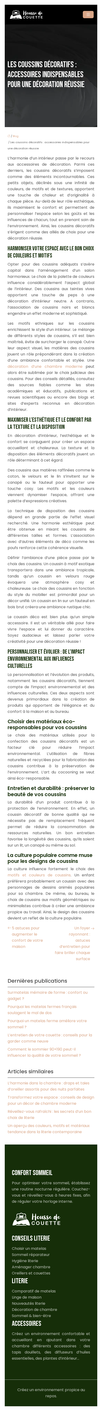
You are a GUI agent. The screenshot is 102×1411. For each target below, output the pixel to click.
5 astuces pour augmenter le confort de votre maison (27, 937)
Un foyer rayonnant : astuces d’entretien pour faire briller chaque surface (72, 943)
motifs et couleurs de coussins (39, 875)
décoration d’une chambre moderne (45, 366)
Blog (16, 136)
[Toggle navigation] (88, 14)
